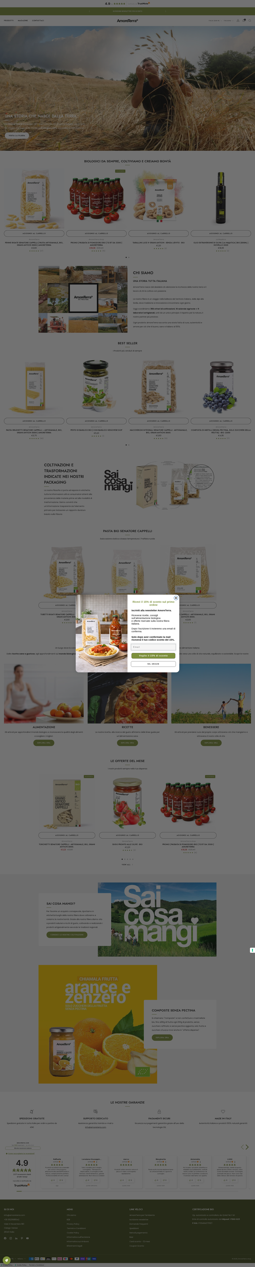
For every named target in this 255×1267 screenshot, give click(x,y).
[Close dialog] (176, 598)
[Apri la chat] (7, 1260)
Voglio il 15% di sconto (153, 656)
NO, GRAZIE (153, 664)
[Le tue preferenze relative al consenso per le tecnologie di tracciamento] (252, 950)
